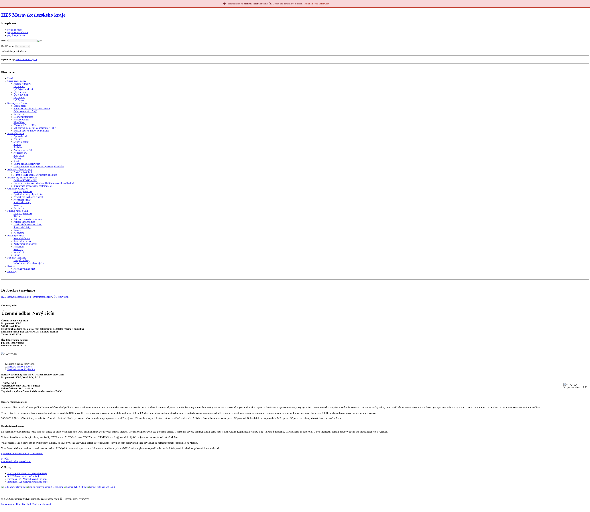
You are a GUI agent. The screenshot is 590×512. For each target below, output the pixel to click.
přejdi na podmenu (16, 35)
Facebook (38, 453)
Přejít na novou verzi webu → (318, 3)
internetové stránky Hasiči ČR (15, 461)
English (33, 59)
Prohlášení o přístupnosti (39, 504)
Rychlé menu (7, 46)
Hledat (4, 40)
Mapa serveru (22, 59)
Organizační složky (42, 297)
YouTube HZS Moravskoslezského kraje (27, 473)
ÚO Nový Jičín (61, 297)
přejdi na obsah (14, 29)
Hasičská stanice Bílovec (19, 366)
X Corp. (27, 453)
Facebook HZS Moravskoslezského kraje (27, 479)
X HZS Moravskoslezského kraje (23, 476)
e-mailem (17, 453)
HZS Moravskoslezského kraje (33, 15)
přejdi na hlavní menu (17, 32)
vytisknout (6, 453)
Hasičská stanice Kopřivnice (21, 369)
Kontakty (20, 504)
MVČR (5, 458)
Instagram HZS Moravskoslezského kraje (27, 481)
